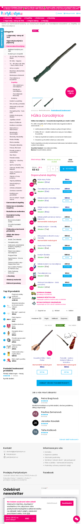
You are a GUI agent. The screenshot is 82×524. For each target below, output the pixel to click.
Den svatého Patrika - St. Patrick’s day (15, 267)
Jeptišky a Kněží (15, 120)
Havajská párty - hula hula (17, 111)
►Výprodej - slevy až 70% (13, 21)
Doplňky (14, 82)
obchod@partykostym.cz (16, 452)
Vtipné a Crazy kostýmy (15, 177)
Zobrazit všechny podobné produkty (54, 383)
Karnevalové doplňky (15, 202)
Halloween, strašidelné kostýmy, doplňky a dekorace (16, 246)
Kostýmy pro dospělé (15, 54)
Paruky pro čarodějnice (17, 90)
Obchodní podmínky (52, 457)
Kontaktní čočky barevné (13, 216)
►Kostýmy (7, 18)
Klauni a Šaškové (15, 122)
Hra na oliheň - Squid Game (17, 198)
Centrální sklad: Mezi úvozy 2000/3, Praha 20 (20, 475)
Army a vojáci (14, 68)
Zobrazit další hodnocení (68, 439)
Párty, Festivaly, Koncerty (13, 272)
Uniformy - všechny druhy (16, 161)
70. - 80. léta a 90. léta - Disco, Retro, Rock (17, 64)
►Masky (18, 18)
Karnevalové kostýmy (15, 46)
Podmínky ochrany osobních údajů (58, 465)
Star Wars (13, 155)
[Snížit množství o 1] (48, 168)
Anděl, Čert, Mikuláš (14, 239)
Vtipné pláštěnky (15, 181)
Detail (67, 201)
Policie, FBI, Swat (15, 148)
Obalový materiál (14, 280)
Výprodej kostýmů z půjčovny (15, 42)
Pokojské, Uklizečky (16, 145)
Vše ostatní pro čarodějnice (18, 86)
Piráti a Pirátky (14, 139)
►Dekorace (39, 18)
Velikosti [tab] (55, 318)
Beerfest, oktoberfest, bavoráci (17, 71)
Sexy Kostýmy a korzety (15, 184)
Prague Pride (12, 255)
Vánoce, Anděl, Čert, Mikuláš (17, 168)
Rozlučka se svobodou (16, 211)
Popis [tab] (46, 318)
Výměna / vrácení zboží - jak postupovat (60, 460)
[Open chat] (76, 519)
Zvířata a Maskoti (15, 188)
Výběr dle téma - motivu (13, 235)
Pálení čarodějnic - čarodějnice (14, 252)
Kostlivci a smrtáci (16, 125)
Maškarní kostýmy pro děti (15, 50)
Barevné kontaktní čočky (14, 220)
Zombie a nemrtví (16, 191)
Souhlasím (67, 503)
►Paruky (44, 21)
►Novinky (51, 18)
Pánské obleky (15, 158)
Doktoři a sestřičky (16, 101)
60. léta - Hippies (15, 61)
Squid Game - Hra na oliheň (15, 259)
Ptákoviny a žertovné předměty (15, 230)
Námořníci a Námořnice (14, 128)
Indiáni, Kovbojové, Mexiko (16, 116)
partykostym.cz (12, 457)
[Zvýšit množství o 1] (57, 168)
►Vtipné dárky (33, 21)
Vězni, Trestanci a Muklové (16, 172)
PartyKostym (11, 454)
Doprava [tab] (64, 318)
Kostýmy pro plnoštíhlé (14, 194)
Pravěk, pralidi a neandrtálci (15, 151)
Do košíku (70, 169)
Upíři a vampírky (15, 165)
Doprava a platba (51, 455)
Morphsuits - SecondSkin (14, 133)
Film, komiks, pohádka (17, 104)
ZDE (28, 513)
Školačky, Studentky (16, 137)
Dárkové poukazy (14, 283)
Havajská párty (13, 242)
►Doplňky (28, 18)
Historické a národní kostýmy (17, 107)
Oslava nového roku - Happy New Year (15, 263)
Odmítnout (52, 503)
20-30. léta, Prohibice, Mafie (17, 57)
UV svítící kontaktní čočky (14, 225)
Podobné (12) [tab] (36, 318)
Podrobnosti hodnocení (61, 110)
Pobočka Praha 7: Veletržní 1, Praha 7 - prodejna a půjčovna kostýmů (17, 479)
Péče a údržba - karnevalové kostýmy (59, 463)
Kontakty (48, 452)
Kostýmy (14, 98)
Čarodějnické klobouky (17, 94)
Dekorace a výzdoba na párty (15, 207)
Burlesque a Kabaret (17, 75)
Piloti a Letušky (14, 142)
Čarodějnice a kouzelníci (15, 78)
